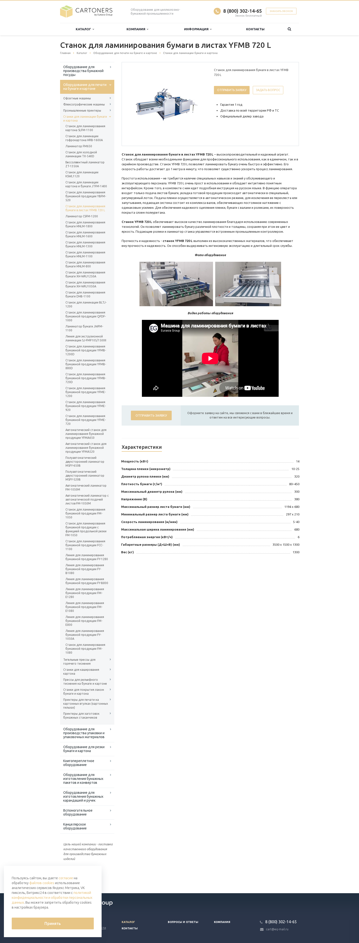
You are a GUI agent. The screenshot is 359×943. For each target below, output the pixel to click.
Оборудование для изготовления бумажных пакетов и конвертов (83, 779)
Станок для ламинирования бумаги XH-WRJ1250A (85, 274)
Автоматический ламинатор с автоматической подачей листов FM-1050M (87, 499)
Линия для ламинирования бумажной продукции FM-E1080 (84, 606)
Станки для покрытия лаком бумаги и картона (83, 691)
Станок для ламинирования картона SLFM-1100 (85, 128)
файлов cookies (41, 883)
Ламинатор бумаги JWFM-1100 (84, 328)
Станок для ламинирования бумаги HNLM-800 (85, 264)
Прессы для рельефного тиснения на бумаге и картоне (85, 681)
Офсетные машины (77, 98)
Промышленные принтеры (82, 110)
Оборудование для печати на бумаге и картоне (84, 87)
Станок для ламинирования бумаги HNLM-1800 (85, 224)
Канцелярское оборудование (75, 826)
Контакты (255, 29)
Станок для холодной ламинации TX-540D (81, 154)
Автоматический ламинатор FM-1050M (85, 487)
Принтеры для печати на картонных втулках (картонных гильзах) (85, 703)
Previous (135, 103)
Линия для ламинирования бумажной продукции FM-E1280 (84, 592)
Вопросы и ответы (183, 922)
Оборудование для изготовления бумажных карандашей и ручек (83, 796)
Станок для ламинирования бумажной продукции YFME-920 (85, 405)
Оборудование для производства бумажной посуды (83, 71)
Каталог (84, 29)
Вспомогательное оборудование (78, 812)
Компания (137, 29)
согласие (66, 878)
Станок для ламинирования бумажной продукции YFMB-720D (85, 378)
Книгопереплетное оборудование (78, 763)
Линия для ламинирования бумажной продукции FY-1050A (84, 634)
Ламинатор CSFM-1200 (81, 216)
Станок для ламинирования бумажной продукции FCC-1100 (85, 545)
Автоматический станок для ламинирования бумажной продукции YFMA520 (85, 447)
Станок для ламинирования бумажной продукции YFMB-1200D (85, 350)
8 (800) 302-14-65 (242, 11)
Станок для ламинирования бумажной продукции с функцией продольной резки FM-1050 (85, 529)
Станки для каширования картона (81, 671)
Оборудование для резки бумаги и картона (84, 749)
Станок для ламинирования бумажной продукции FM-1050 (85, 513)
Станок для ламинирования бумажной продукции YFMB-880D (85, 364)
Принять (52, 923)
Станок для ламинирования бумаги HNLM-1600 (85, 234)
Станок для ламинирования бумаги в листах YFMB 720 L (85, 208)
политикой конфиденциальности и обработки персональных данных (52, 897)
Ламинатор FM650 (78, 146)
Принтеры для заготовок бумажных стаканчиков (81, 715)
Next (198, 103)
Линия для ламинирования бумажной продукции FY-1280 (86, 557)
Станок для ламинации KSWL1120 (81, 174)
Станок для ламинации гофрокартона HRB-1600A (84, 138)
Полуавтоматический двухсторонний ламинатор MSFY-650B (84, 461)
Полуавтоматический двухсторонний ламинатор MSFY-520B (84, 475)
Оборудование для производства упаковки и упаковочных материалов (84, 733)
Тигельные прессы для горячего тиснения (79, 661)
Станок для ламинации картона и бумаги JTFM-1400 (86, 184)
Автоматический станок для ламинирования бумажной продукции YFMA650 (85, 433)
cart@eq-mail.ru (277, 929)
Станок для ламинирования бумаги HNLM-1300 (85, 244)
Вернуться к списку (81, 877)
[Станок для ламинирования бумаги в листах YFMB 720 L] (166, 104)
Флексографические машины (84, 104)
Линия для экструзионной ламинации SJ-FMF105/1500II (85, 338)
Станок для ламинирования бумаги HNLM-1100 (85, 254)
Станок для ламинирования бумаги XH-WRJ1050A (85, 284)
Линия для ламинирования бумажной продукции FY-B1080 (84, 569)
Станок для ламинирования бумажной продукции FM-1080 (85, 648)
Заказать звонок (281, 11)
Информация (197, 29)
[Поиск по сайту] (289, 29)
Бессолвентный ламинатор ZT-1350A (85, 164)
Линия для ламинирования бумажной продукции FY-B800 (86, 581)
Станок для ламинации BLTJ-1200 (85, 304)
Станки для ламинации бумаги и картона (85, 118)
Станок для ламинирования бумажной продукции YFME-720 (85, 419)
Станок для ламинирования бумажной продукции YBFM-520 (85, 196)
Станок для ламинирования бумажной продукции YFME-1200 (85, 392)
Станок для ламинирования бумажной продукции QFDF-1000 (85, 316)
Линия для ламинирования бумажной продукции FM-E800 (84, 620)
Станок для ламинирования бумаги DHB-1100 (85, 294)
